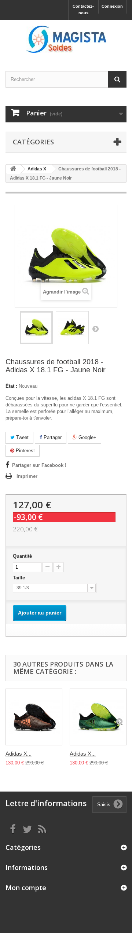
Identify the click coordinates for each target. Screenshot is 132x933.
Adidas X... (19, 754)
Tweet (22, 437)
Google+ (86, 437)
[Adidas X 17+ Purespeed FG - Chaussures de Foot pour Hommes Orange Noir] (34, 717)
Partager (52, 437)
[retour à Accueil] (13, 169)
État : (11, 386)
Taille (19, 577)
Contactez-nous (83, 9)
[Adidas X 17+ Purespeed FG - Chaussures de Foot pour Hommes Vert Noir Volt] (98, 717)
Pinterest (24, 450)
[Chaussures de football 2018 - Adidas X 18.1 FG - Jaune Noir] (36, 327)
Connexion (112, 6)
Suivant (95, 328)
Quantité (22, 556)
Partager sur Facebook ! (39, 465)
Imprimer (26, 476)
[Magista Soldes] (66, 39)
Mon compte (26, 887)
